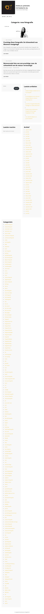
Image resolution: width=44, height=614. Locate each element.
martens (6, 455)
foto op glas (7, 312)
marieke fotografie (8, 453)
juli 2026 (27, 132)
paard (6, 486)
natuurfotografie (8, 475)
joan (6, 405)
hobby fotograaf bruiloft (10, 378)
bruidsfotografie (8, 266)
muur (6, 469)
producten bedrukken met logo (11, 521)
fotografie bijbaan (8, 339)
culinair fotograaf (8, 277)
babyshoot (7, 246)
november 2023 (29, 202)
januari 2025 (28, 171)
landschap (7, 427)
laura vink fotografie (9, 433)
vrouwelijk (7, 583)
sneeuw (6, 537)
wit (5, 594)
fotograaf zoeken (8, 334)
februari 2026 (28, 143)
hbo (5, 370)
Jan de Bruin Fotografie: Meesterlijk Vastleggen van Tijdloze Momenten (32, 104)
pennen (6, 495)
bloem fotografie (8, 262)
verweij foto (7, 572)
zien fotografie (8, 596)
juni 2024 (27, 187)
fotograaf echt (8, 323)
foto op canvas (8, 310)
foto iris (6, 303)
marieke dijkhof (8, 451)
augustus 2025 (28, 156)
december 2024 (29, 173)
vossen (6, 581)
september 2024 (29, 180)
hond (6, 383)
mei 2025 (27, 162)
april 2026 (28, 138)
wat (5, 585)
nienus (6, 484)
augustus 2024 (28, 182)
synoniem (7, 554)
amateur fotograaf (8, 224)
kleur (6, 416)
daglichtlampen (8, 279)
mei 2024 (27, 189)
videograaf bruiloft (8, 579)
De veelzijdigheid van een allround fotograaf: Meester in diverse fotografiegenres (32, 98)
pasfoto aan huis (8, 491)
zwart (6, 601)
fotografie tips (8, 348)
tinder (6, 559)
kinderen (6, 411)
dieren (6, 288)
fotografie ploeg (8, 343)
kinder (6, 409)
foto (5, 301)
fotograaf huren (8, 328)
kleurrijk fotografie (8, 418)
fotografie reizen (8, 345)
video (6, 574)
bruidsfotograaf (8, 264)
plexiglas (6, 504)
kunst (6, 425)
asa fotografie (7, 242)
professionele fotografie (10, 528)
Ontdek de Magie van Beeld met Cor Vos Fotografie (32, 91)
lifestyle (6, 438)
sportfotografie (8, 541)
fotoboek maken (8, 317)
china (6, 275)
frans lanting (7, 356)
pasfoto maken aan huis (10, 493)
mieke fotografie (8, 458)
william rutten (7, 590)
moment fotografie (9, 466)
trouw (6, 561)
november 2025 (29, 149)
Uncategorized (8, 568)
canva (6, 270)
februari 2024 (28, 195)
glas (5, 361)
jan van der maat (8, 403)
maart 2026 (28, 140)
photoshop (7, 502)
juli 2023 (27, 211)
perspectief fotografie (9, 497)
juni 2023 (27, 213)
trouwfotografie (8, 566)
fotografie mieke (8, 341)
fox (5, 352)
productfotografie (8, 526)
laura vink (7, 431)
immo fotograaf (8, 392)
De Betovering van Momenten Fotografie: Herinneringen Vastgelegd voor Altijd (31, 111)
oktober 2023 (28, 204)
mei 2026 (27, 136)
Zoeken (4, 86)
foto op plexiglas (8, 314)
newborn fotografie (9, 480)
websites (6, 588)
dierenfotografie (8, 290)
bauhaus (6, 253)
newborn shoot (8, 482)
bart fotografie (8, 251)
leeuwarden (7, 436)
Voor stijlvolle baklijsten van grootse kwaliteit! (31, 117)
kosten (6, 420)
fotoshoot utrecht (8, 350)
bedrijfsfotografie (8, 255)
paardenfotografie (8, 488)
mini (6, 460)
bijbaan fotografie (8, 259)
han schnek (7, 365)
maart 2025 (28, 167)
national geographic (9, 471)
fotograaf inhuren (8, 330)
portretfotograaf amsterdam (10, 513)
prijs (6, 517)
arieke (6, 240)
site (5, 535)
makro (6, 447)
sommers (7, 539)
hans (6, 367)
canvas (6, 273)
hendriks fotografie (9, 372)
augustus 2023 (28, 209)
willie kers (7, 592)
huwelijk (6, 389)
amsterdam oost (8, 231)
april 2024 (28, 191)
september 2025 (29, 154)
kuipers (6, 422)
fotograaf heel (8, 325)
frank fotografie (8, 354)
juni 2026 (27, 134)
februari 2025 (28, 169)
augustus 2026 (28, 129)
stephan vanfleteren (9, 546)
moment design (8, 464)
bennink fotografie (8, 257)
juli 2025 (27, 158)
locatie (6, 440)
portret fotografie (8, 510)
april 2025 (28, 165)
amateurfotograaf (8, 226)
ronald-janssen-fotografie (7, 67)
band (6, 248)
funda (6, 359)
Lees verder (5, 53)
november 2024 (29, 176)
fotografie (7, 336)
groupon (6, 363)
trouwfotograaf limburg (9, 563)
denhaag (6, 284)
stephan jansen (8, 543)
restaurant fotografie (9, 530)
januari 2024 (28, 198)
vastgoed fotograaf (9, 570)
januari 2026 (28, 145)
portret (6, 508)
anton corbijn (7, 233)
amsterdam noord (8, 229)
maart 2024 (28, 193)
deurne (6, 286)
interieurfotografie (8, 398)
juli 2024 (27, 184)
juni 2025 (27, 160)
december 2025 (29, 147)
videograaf (7, 577)
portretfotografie (8, 515)
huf (5, 385)
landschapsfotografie (9, 429)
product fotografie (8, 519)
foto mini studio (8, 308)
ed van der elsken (8, 292)
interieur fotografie (9, 396)
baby (6, 244)
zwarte (6, 603)
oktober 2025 (28, 151)
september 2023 (29, 206)
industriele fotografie (9, 394)
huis (6, 387)
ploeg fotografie (8, 506)
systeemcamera (8, 557)
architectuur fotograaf (9, 235)
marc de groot (8, 449)
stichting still (7, 548)
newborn (6, 477)
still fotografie (7, 550)
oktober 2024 (28, 178)
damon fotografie (8, 281)
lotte (6, 442)
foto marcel (7, 306)
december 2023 (29, 200)
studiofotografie (8, 552)
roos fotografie (8, 532)
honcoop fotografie (9, 381)
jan (5, 400)
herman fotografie (8, 376)
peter (6, 499)
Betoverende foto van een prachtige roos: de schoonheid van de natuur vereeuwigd (20, 64)
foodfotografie (8, 299)
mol (5, 462)
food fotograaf (8, 295)
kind (6, 407)
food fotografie (8, 297)
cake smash (7, 268)
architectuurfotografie (9, 237)
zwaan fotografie (8, 599)
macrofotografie (8, 444)
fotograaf (7, 319)
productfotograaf (8, 524)
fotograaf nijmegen (9, 332)
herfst (6, 374)
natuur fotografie (8, 473)
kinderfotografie (8, 414)
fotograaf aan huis (8, 321)
